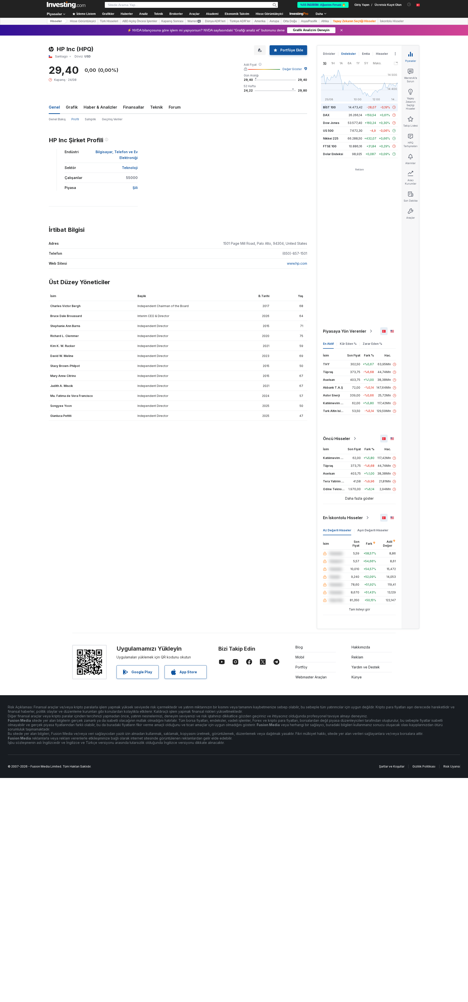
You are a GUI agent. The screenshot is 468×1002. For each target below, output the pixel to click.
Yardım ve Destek (365, 667)
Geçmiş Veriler (112, 119)
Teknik (156, 107)
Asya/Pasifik (309, 21)
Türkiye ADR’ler (240, 21)
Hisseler (56, 21)
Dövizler (329, 54)
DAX (326, 115)
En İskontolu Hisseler (343, 517)
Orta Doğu (290, 21)
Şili (135, 188)
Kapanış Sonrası (172, 21)
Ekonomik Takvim (237, 14)
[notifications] (409, 4)
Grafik (72, 107)
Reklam (357, 657)
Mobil (299, 657)
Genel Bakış (57, 119)
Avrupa (274, 21)
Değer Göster (292, 69)
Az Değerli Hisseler (337, 530)
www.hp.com (297, 263)
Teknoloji (130, 168)
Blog (299, 647)
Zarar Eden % (372, 344)
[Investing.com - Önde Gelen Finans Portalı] (66, 4)
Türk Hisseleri (109, 21)
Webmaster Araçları (311, 677)
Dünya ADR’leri (215, 21)
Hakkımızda (360, 647)
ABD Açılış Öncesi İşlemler (139, 21)
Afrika (325, 21)
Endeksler (348, 54)
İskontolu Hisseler (392, 21)
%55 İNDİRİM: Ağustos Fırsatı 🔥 (323, 5)
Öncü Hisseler (336, 438)
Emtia (366, 54)
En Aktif (328, 344)
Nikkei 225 (330, 138)
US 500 (328, 130)
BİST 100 (329, 107)
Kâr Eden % (348, 344)
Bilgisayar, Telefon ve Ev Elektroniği (117, 155)
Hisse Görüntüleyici (269, 14)
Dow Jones (331, 123)
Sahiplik (90, 119)
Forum (175, 107)
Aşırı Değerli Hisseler (372, 530)
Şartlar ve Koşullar (391, 766)
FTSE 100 (329, 146)
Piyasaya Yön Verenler (344, 331)
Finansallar (133, 107)
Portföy (301, 667)
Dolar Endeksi (333, 154)
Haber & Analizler (100, 107)
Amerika (259, 21)
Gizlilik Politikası (423, 766)
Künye (356, 677)
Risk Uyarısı (451, 766)
